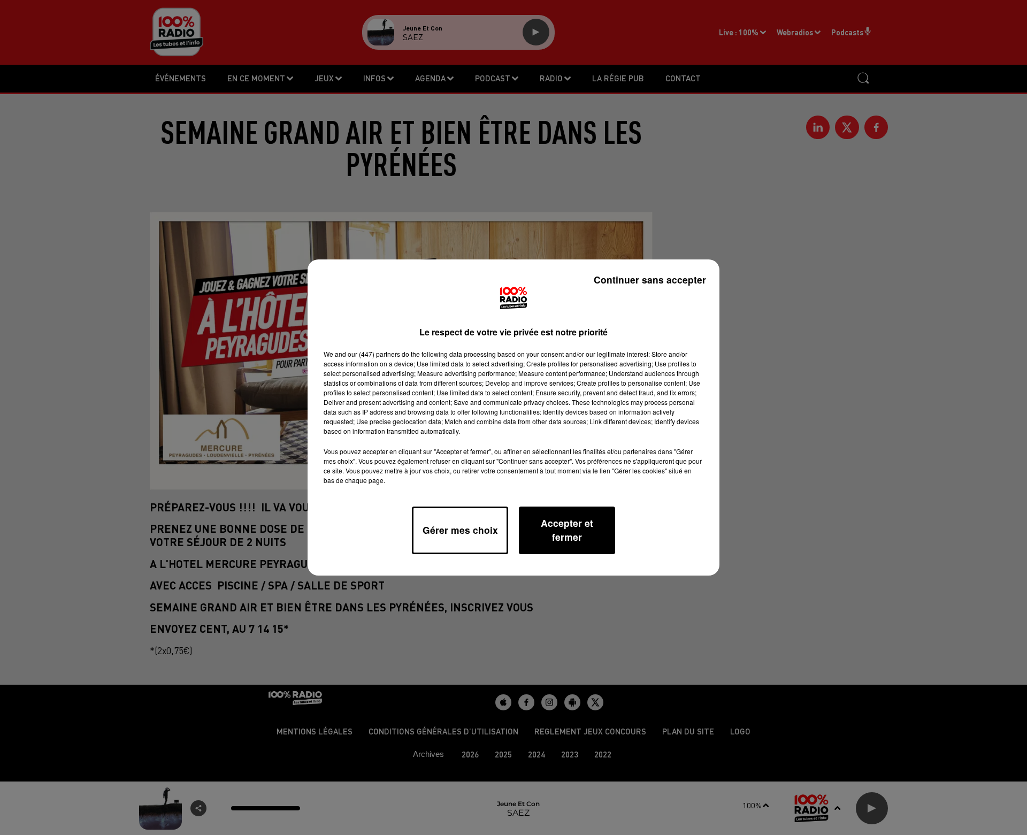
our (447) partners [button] (374, 353)
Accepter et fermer (567, 529)
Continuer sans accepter (650, 279)
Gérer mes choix (460, 530)
